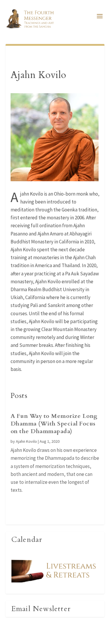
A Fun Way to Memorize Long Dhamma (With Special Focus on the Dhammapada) (54, 423)
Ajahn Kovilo (26, 441)
